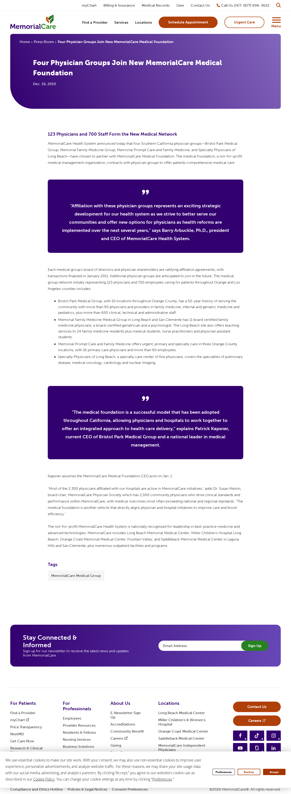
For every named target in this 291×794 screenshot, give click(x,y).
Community (127, 731)
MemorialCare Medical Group (76, 575)
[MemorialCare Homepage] (33, 22)
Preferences (224, 772)
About (120, 703)
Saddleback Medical (181, 738)
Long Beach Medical (181, 713)
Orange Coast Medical (183, 731)
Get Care (22, 741)
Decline (249, 772)
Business (78, 746)
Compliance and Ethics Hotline (36, 789)
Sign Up (254, 646)
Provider (79, 725)
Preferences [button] (162, 779)
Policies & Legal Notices (87, 789)
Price (26, 727)
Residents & (79, 732)
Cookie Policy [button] (44, 779)
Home (25, 42)
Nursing (77, 739)
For (23, 703)
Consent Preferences (130, 789)
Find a (22, 713)
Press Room (44, 42)
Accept (274, 772)
